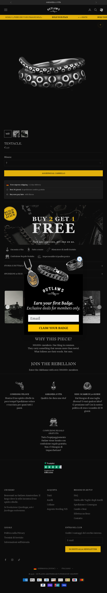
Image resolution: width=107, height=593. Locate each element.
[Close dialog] (79, 259)
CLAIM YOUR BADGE (53, 328)
